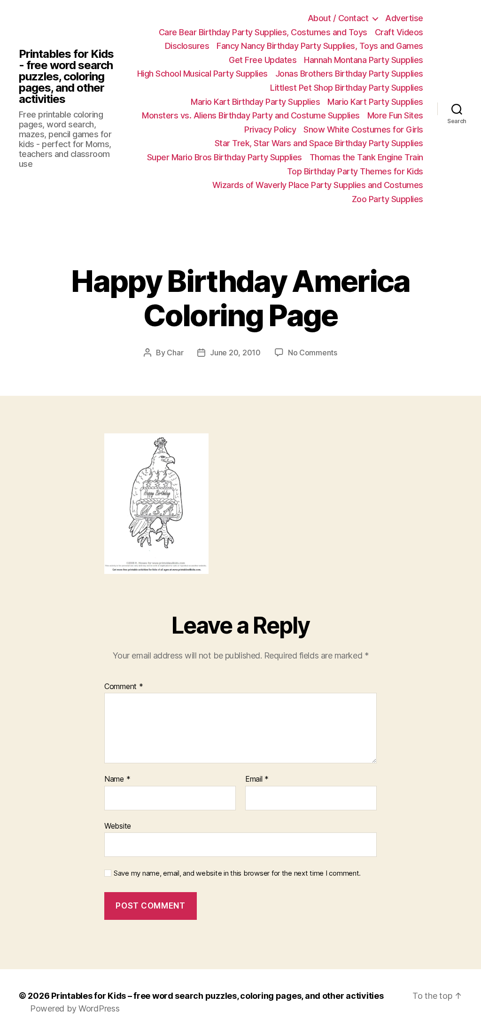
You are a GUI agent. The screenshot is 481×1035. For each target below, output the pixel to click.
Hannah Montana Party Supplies (363, 60)
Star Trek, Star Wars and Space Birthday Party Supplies (319, 143)
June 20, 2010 (235, 352)
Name (117, 779)
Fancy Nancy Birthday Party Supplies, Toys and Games (320, 46)
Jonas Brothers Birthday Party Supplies (349, 73)
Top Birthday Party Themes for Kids (355, 171)
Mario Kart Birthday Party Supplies (255, 102)
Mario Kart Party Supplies (375, 102)
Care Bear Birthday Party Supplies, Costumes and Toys (263, 32)
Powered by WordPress (75, 1008)
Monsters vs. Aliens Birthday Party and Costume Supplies (251, 115)
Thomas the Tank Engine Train (366, 157)
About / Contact (338, 18)
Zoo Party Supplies (387, 199)
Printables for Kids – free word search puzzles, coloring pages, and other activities (217, 996)
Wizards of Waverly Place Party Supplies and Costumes (317, 185)
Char (175, 352)
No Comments (312, 352)
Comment (123, 686)
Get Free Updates (262, 60)
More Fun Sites (395, 115)
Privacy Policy (270, 129)
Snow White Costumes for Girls (363, 129)
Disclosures (187, 46)
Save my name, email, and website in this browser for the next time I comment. (237, 873)
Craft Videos (399, 32)
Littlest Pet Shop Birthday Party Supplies (346, 88)
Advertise (404, 18)
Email (257, 779)
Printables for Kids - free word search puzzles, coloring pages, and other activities (66, 76)
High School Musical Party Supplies (202, 73)
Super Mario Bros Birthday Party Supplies (224, 157)
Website (117, 825)
